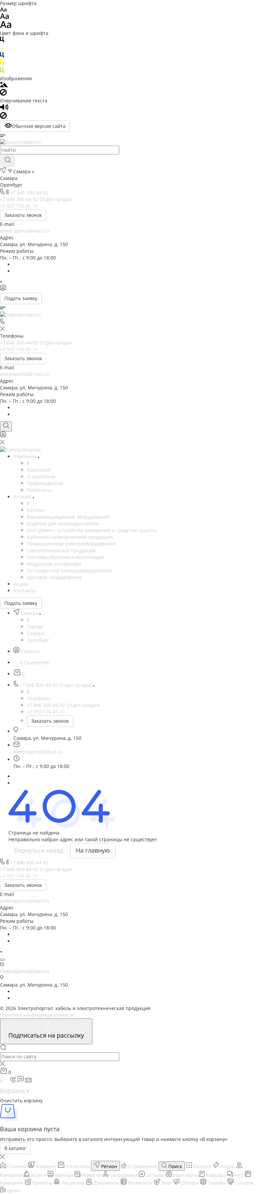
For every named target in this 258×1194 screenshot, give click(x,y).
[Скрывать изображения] (3, 94)
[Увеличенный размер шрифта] (5, 26)
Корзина (13, 1091)
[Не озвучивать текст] (3, 117)
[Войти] (3, 289)
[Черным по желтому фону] (2, 64)
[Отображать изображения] (4, 85)
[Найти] (7, 160)
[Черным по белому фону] (2, 41)
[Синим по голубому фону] (2, 56)
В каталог (15, 1148)
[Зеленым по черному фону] (2, 71)
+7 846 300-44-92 (29, 192)
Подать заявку (20, 298)
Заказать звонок (23, 215)
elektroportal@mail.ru (24, 231)
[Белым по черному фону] (2, 48)
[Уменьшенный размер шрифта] (3, 10)
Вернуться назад (38, 850)
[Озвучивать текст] (4, 108)
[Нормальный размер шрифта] (4, 17)
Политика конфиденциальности (37, 1015)
